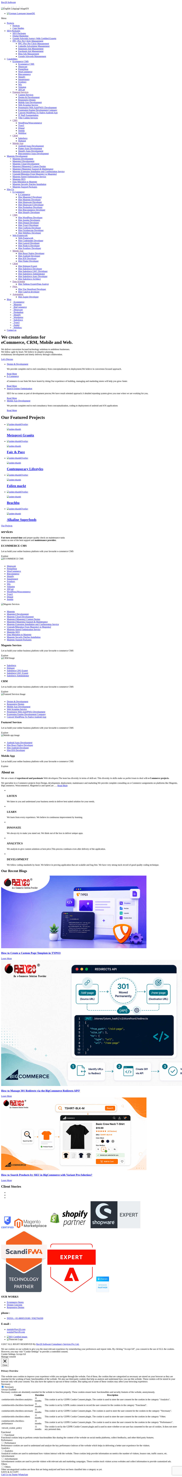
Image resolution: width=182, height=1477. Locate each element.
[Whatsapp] (3, 6)
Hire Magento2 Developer (30, 197)
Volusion (22, 87)
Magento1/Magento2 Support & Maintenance (33, 169)
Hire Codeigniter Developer (30, 240)
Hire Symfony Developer (29, 248)
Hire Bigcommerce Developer (31, 210)
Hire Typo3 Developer (28, 225)
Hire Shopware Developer (30, 202)
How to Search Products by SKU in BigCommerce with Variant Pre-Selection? (46, 1174)
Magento (17, 304)
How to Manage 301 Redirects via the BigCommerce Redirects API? (40, 1090)
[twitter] (18, 6)
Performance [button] (7, 1440)
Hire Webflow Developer (29, 233)
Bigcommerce (24, 74)
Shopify (21, 77)
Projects (10, 23)
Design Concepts (14, 1305)
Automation (18, 294)
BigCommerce (20, 307)
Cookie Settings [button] (8, 1354)
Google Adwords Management (32, 56)
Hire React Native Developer (31, 253)
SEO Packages (13, 31)
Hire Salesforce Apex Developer (32, 276)
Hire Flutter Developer (28, 261)
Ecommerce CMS (21, 61)
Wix (20, 84)
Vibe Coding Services (28, 118)
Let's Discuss (7, 359)
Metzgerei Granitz (20, 435)
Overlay (24, 424)
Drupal (21, 128)
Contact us (11, 330)
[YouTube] (23, 6)
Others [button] (4, 1464)
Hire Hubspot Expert (27, 266)
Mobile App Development (30, 102)
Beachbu (13, 503)
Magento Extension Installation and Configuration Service (39, 171)
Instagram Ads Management (30, 48)
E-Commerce (18, 192)
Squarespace (23, 79)
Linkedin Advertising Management (33, 46)
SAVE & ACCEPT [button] (10, 1472)
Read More (12, 374)
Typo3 (21, 125)
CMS (15, 120)
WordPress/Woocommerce (30, 123)
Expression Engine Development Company (37, 110)
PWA (15, 286)
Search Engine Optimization (19, 388)
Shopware (22, 66)
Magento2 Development (23, 161)
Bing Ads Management (28, 54)
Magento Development (17, 156)
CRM (15, 135)
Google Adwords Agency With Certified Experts (34, 38)
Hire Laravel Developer (29, 243)
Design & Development (29, 97)
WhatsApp (23, 1474)
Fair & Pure (16, 452)
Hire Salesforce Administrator (31, 274)
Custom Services (25, 95)
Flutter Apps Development (30, 148)
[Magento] (10, 6)
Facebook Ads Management (30, 51)
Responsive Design (27, 100)
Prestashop (18, 312)
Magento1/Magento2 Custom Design (29, 166)
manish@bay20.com (16, 1329)
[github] (21, 6)
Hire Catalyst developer (28, 292)
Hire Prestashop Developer (30, 207)
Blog (9, 299)
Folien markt (16, 486)
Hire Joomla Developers (29, 220)
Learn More (6, 958)
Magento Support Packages (25, 187)
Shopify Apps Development (30, 151)
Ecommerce (18, 302)
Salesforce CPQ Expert (17, 670)
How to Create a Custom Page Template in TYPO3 (31, 953)
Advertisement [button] (7, 1456)
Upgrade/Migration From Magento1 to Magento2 (35, 174)
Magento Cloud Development (26, 164)
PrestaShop (23, 69)
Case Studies (18, 28)
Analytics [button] (5, 1448)
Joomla (21, 130)
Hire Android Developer (29, 256)
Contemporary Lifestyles (25, 469)
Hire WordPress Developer (30, 217)
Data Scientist (19, 281)
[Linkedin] (15, 6)
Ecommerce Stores (15, 1302)
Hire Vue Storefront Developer (32, 289)
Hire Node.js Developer (29, 245)
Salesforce (22, 138)
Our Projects (6, 526)
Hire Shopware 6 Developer (31, 205)
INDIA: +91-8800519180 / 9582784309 (25, 1318)
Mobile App (18, 143)
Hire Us (10, 189)
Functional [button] (6, 1432)
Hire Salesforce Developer (30, 269)
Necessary (9, 1387)
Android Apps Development (31, 146)
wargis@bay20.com (16, 1332)
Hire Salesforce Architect (29, 279)
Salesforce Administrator (18, 675)
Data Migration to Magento (25, 182)
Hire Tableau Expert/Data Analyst (33, 284)
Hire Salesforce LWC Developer (32, 271)
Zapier (16, 325)
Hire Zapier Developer (28, 297)
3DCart (21, 89)
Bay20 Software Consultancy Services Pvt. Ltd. (57, 1344)
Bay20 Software (8, 2)
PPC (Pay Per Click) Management (28, 41)
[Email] (7, 6)
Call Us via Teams (9, 1474)
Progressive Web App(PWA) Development (37, 107)
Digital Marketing (20, 36)
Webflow (22, 133)
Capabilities (12, 59)
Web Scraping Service (28, 105)
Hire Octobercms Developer (31, 230)
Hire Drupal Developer (28, 222)
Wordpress (18, 317)
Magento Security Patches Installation (29, 184)
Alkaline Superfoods (21, 520)
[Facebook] (13, 6)
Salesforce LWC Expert (17, 673)
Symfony (22, 82)
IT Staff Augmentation (28, 115)
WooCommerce (25, 72)
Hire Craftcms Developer (29, 228)
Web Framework (20, 235)
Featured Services (20, 92)
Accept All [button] (21, 1354)
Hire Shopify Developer (29, 212)
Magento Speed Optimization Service (29, 176)
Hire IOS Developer (27, 258)
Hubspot (22, 141)
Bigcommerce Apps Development (33, 153)
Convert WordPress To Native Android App (38, 112)
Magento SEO (19, 179)
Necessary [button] (5, 1384)
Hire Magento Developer (29, 199)
